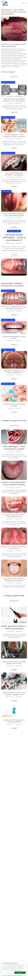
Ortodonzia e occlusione (8, 82)
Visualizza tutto (14, 76)
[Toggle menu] (25, 3)
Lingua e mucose (8, 27)
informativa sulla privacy (17, 970)
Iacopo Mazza (10, 103)
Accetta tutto (20, 972)
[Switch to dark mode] (23, 3)
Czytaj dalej (14, 254)
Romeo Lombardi (6, 36)
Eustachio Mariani (10, 374)
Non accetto (8, 972)
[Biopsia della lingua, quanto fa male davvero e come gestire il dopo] (14, 29)
